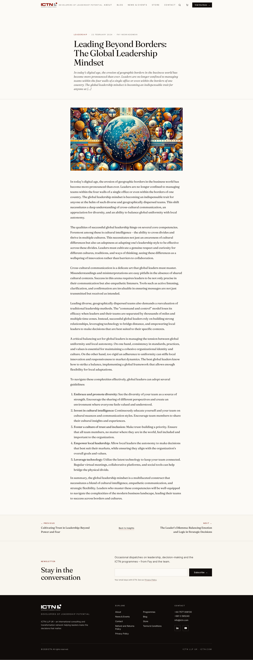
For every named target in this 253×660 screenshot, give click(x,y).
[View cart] (187, 5)
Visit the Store (202, 5)
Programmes (149, 612)
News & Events (137, 5)
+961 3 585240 (182, 616)
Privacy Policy (151, 580)
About (108, 5)
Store (156, 5)
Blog (120, 5)
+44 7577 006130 (183, 612)
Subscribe (201, 572)
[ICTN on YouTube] (186, 628)
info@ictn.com (181, 620)
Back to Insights (126, 528)
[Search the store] (179, 5)
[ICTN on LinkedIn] (177, 628)
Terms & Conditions (152, 626)
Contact (170, 5)
